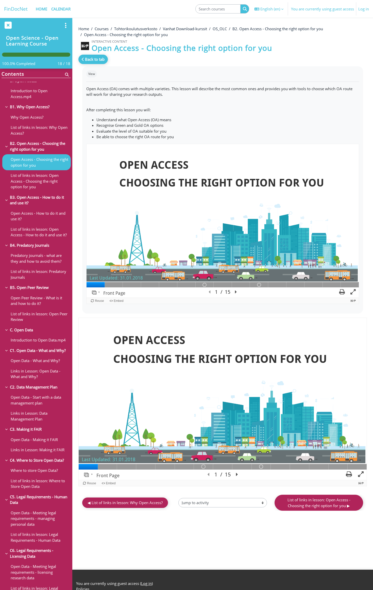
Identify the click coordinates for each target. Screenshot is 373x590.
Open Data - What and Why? (35, 360)
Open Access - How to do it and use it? (38, 216)
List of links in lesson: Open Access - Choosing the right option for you (35, 181)
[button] (269, 9)
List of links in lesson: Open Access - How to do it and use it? (39, 232)
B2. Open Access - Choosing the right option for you (277, 28)
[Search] (245, 9)
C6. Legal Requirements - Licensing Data (31, 553)
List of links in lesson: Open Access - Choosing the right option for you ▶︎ (319, 502)
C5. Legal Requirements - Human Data (38, 499)
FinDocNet (16, 9)
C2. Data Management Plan (33, 387)
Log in (363, 8)
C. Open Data (21, 329)
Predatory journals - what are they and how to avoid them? (36, 258)
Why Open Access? (27, 117)
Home (83, 28)
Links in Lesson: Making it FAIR (37, 449)
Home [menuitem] (41, 8)
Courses (102, 28)
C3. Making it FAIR (26, 429)
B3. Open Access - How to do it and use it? (37, 200)
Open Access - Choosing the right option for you (126, 34)
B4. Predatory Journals (29, 245)
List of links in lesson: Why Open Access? (39, 130)
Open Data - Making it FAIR (34, 439)
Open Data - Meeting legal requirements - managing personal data (33, 518)
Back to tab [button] (94, 59)
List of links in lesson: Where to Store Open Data (38, 483)
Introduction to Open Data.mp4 (38, 340)
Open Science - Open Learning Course (32, 40)
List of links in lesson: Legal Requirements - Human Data (35, 537)
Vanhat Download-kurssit (185, 28)
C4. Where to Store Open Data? (37, 460)
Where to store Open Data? (34, 470)
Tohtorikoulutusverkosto (135, 28)
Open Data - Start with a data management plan (36, 400)
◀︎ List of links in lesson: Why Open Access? (125, 502)
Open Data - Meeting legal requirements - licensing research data (33, 572)
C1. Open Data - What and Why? (38, 350)
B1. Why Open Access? (29, 106)
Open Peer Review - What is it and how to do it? (36, 300)
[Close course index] (7, 25)
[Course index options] (65, 25)
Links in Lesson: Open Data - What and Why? (35, 373)
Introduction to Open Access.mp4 (29, 93)
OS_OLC (220, 28)
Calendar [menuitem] (61, 8)
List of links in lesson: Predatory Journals (38, 274)
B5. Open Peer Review (29, 287)
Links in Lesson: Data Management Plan (29, 416)
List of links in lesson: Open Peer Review (39, 316)
